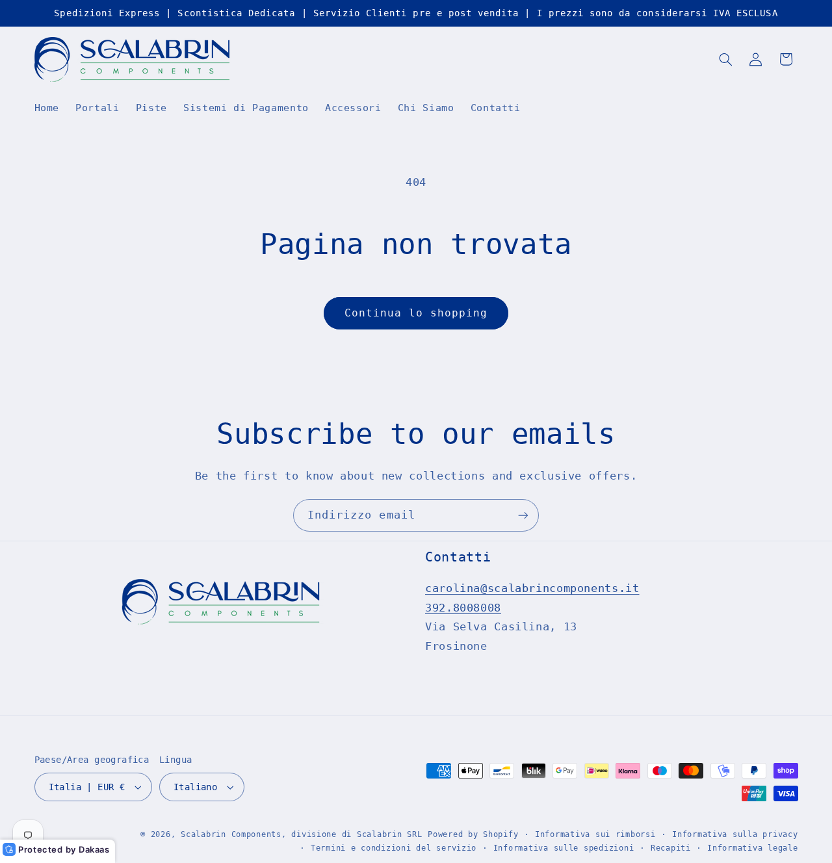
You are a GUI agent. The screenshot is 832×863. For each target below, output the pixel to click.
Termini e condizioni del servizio (393, 848)
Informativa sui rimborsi (595, 834)
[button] (725, 59)
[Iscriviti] (523, 515)
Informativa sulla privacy (735, 834)
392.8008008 (463, 607)
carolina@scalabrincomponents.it (532, 588)
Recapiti (671, 848)
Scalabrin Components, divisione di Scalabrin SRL (301, 834)
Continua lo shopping (416, 313)
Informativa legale (752, 848)
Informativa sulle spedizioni (563, 848)
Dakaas (94, 849)
